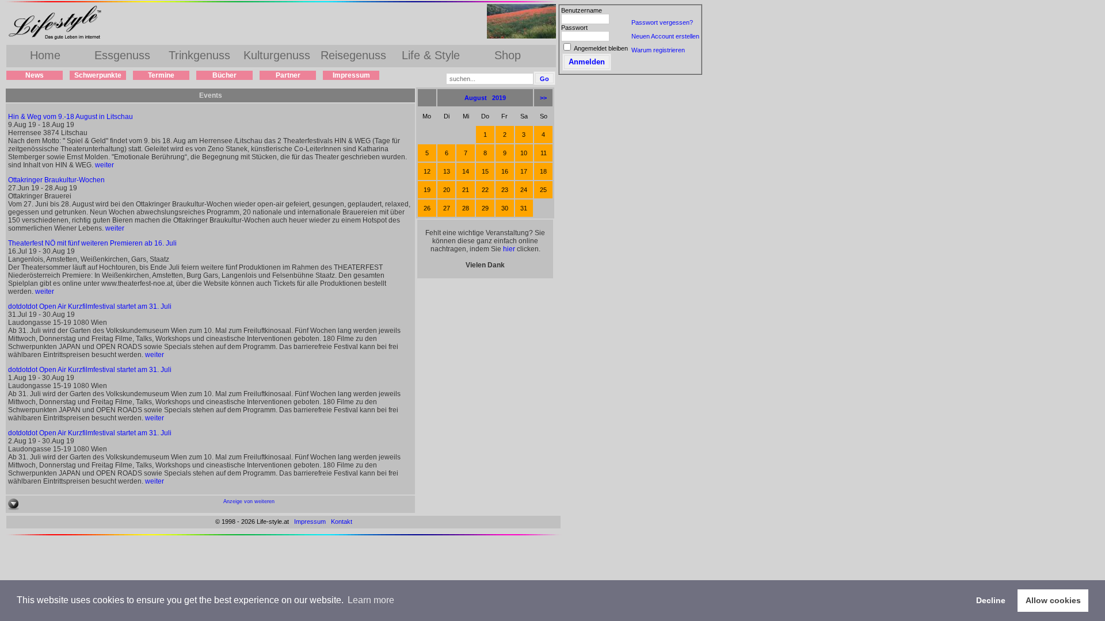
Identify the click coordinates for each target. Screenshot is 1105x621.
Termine (161, 75)
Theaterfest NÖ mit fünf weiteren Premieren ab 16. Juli (92, 243)
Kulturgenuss (276, 55)
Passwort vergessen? (662, 22)
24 (523, 189)
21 (465, 189)
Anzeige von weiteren (249, 501)
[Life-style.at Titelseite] (57, 39)
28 (465, 208)
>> (543, 97)
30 (504, 208)
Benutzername (581, 10)
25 (543, 189)
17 (523, 171)
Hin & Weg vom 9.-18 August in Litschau (70, 117)
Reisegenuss (353, 55)
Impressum (351, 75)
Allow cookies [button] (1053, 600)
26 (427, 208)
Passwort (574, 27)
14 (465, 171)
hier (509, 249)
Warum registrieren (658, 50)
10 (523, 153)
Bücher (224, 75)
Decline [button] (990, 600)
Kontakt (341, 521)
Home (45, 55)
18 (543, 171)
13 (446, 171)
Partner (288, 75)
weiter (104, 165)
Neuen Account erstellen (665, 36)
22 (485, 189)
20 (446, 189)
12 (427, 171)
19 (427, 189)
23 (504, 189)
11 (543, 153)
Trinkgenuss (199, 55)
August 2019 (485, 97)
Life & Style (431, 55)
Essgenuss (122, 55)
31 (523, 208)
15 (485, 171)
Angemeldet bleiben (601, 48)
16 (504, 171)
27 (446, 208)
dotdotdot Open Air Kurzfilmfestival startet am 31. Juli (90, 306)
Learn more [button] (371, 600)
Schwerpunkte (97, 75)
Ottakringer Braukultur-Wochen (56, 180)
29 (485, 208)
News (34, 75)
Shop (507, 55)
